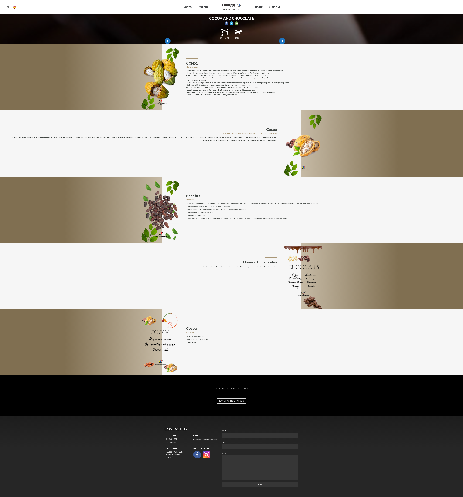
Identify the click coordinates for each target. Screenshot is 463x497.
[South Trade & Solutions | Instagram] (9, 7)
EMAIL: (224, 442)
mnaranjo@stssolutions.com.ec (205, 439)
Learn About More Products (231, 401)
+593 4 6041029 (171, 439)
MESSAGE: (226, 454)
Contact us (274, 7)
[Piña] (168, 41)
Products (203, 7)
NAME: (224, 431)
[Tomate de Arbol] (282, 41)
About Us (188, 7)
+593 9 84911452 (171, 443)
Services (259, 7)
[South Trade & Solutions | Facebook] (5, 7)
